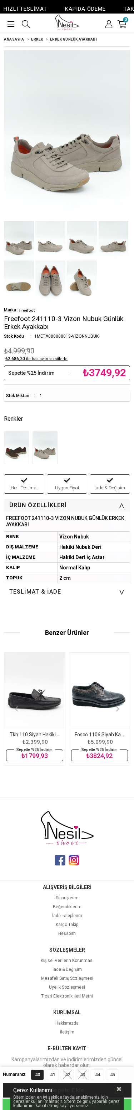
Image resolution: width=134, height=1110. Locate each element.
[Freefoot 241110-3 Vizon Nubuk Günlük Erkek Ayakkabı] (47, 448)
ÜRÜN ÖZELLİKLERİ (68, 505)
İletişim (67, 1032)
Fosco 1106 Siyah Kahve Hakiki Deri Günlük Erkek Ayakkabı (99, 734)
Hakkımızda (67, 1023)
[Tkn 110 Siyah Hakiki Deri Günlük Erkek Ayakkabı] (34, 690)
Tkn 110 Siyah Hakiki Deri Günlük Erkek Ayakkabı (34, 734)
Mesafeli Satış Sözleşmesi (67, 978)
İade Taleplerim (67, 916)
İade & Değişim (67, 969)
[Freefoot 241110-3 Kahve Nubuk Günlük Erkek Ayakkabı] (18, 448)
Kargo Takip (67, 924)
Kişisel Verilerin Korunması (67, 960)
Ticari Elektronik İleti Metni (67, 996)
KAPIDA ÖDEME (77, 9)
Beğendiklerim (67, 907)
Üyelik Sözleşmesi (67, 987)
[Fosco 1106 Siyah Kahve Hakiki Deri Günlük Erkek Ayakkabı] (99, 690)
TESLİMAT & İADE (68, 591)
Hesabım (67, 933)
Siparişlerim (67, 898)
